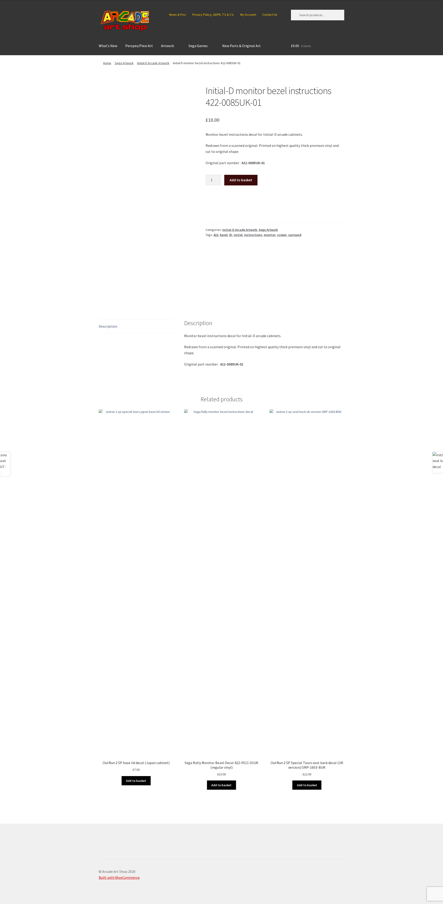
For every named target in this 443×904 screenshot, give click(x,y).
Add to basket (241, 180)
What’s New (108, 45)
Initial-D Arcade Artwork (153, 63)
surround (294, 235)
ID (230, 235)
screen (282, 235)
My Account (248, 14)
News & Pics (177, 14)
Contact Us (269, 14)
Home (107, 63)
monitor (269, 235)
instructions (253, 235)
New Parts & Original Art (241, 45)
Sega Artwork (124, 63)
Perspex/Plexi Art (139, 45)
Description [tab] (108, 326)
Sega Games (198, 45)
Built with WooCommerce (119, 877)
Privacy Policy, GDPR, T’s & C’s (213, 14)
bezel (223, 235)
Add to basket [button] (136, 781)
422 (215, 235)
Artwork (167, 45)
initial (238, 235)
